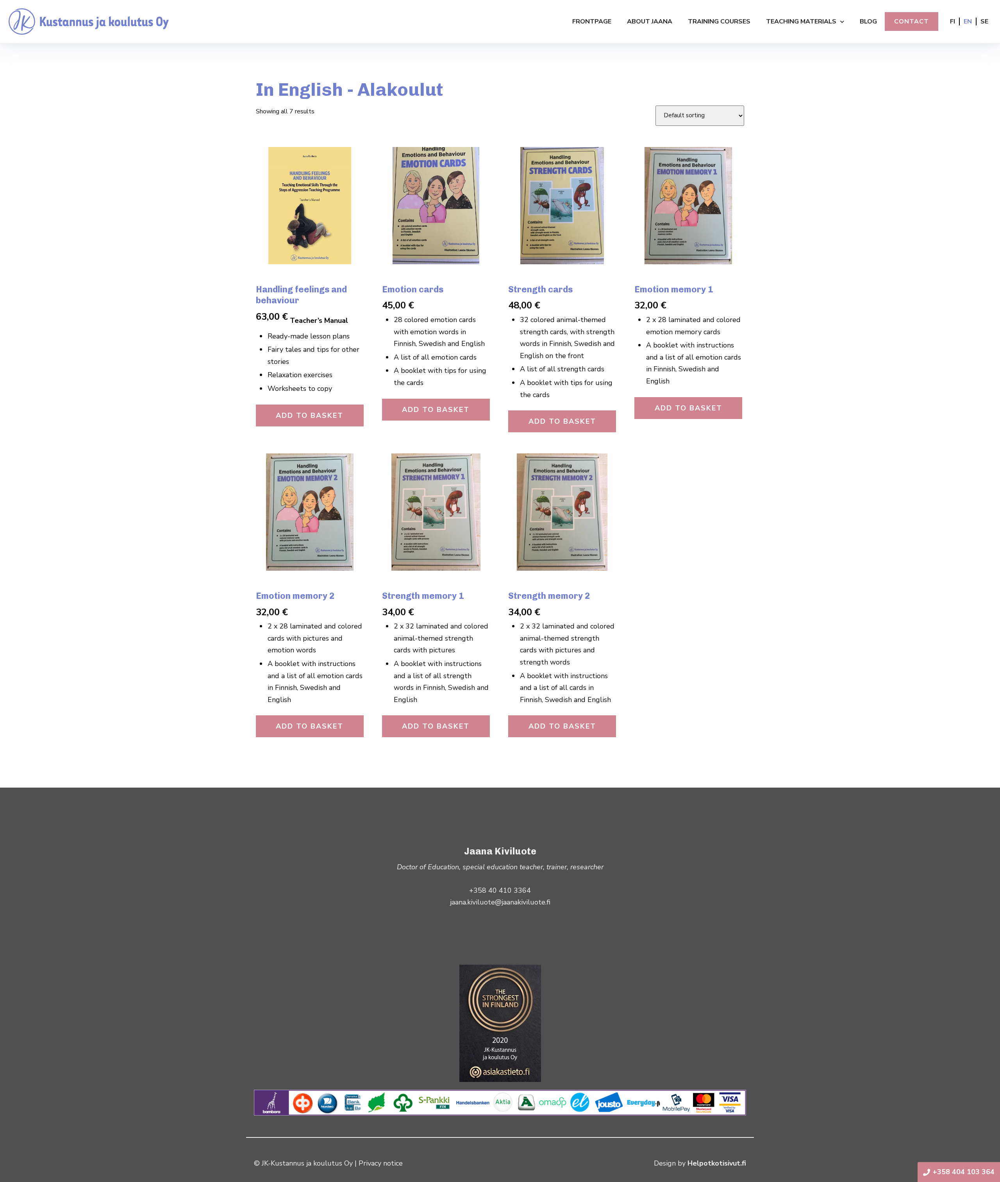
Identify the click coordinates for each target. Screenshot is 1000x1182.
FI (952, 21)
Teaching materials (801, 21)
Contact (911, 21)
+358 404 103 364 (964, 1172)
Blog (868, 21)
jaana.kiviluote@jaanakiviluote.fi (500, 902)
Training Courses (719, 21)
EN (968, 21)
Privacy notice (381, 1163)
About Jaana (649, 21)
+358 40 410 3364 (500, 890)
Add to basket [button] (309, 415)
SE (984, 21)
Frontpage (591, 21)
